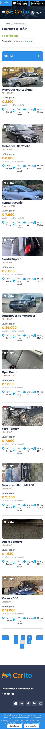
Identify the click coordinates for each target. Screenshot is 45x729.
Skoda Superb (11, 259)
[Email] (40, 703)
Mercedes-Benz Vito (16, 146)
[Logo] (17, 12)
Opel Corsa (9, 372)
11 (7, 70)
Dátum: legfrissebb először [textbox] (24, 41)
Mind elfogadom (14, 726)
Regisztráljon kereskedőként (18, 688)
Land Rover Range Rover (18, 316)
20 (7, 239)
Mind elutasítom (31, 726)
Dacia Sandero (12, 542)
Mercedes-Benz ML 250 (18, 485)
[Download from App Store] (20, 3)
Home (7, 23)
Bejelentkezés (32, 13)
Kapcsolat (8, 693)
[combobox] (23, 41)
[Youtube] (21, 703)
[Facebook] (28, 703)
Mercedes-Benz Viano (17, 89)
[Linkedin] (34, 703)
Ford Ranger (10, 429)
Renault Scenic (12, 202)
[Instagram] (15, 703)
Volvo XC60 (10, 598)
